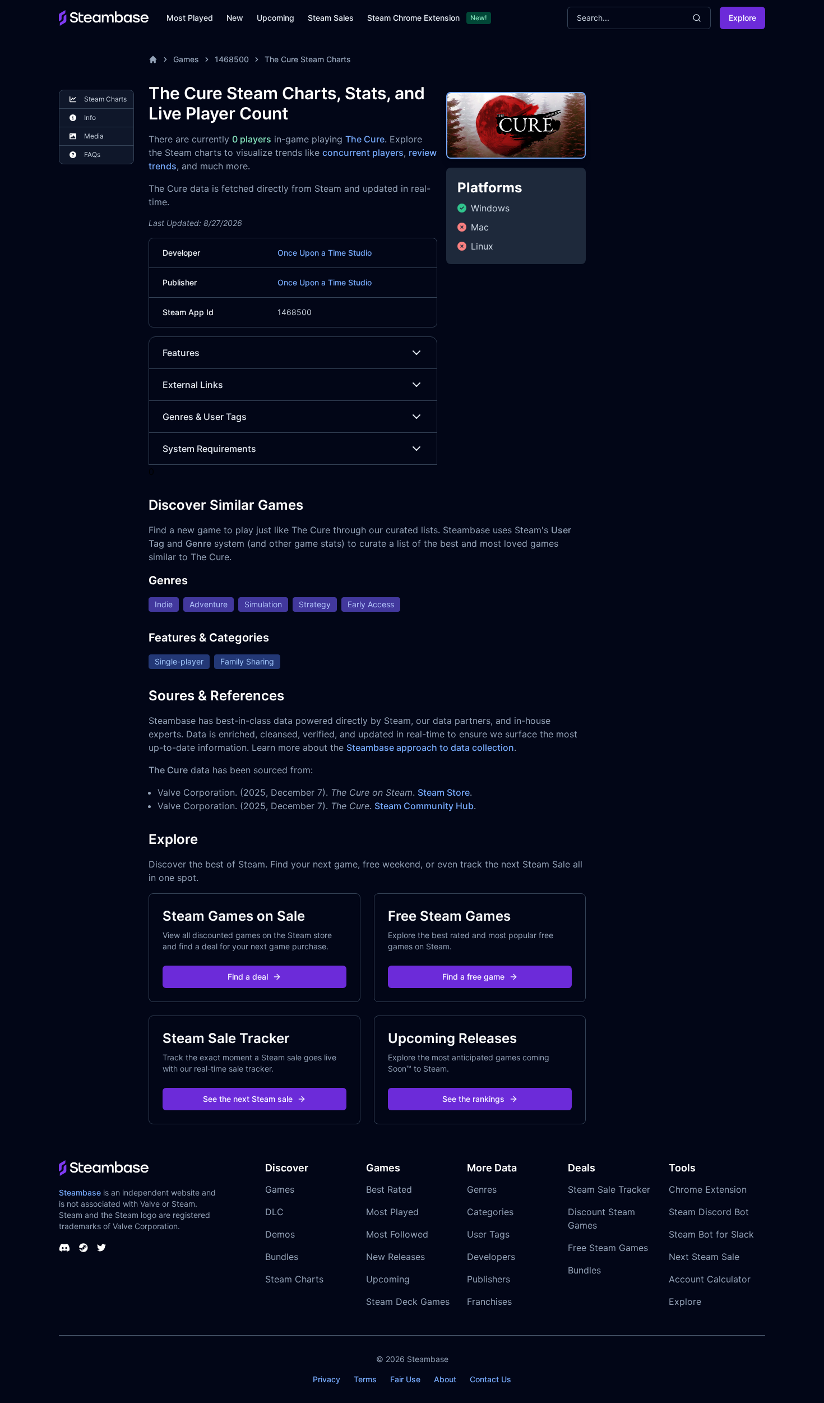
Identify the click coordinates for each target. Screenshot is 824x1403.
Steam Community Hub (424, 805)
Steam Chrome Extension (413, 17)
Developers (491, 1256)
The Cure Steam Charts (308, 59)
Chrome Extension (708, 1189)
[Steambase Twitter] (101, 1247)
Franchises (489, 1301)
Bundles (281, 1256)
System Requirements (209, 448)
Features (181, 352)
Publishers (488, 1279)
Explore (742, 17)
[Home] (153, 59)
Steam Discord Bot (709, 1211)
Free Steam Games (608, 1247)
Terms (365, 1379)
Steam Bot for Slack (711, 1234)
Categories (490, 1211)
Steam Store (444, 792)
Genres (482, 1189)
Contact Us (490, 1379)
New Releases (395, 1256)
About (445, 1379)
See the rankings (473, 1099)
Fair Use (405, 1379)
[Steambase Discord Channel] (64, 1247)
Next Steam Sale (704, 1256)
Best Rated (389, 1189)
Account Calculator (710, 1279)
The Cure (365, 139)
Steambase (80, 1192)
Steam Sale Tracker (609, 1189)
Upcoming (275, 17)
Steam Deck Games (408, 1301)
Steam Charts (294, 1279)
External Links (193, 384)
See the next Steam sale (248, 1099)
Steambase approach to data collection (430, 747)
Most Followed (397, 1234)
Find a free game (473, 976)
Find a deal (248, 976)
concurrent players (363, 152)
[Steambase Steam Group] (83, 1247)
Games (186, 59)
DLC (274, 1211)
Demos (280, 1234)
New (234, 17)
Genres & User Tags (205, 416)
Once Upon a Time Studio (324, 252)
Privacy (326, 1379)
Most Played (189, 17)
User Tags (488, 1234)
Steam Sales (331, 17)
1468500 (232, 59)
